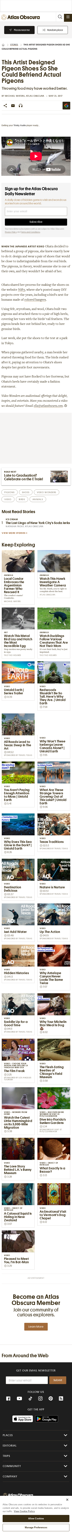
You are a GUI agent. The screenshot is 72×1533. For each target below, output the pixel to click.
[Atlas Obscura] (21, 17)
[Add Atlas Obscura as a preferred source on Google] (66, 105)
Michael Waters (15, 96)
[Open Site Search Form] (60, 17)
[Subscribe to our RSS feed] (61, 1399)
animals (38, 499)
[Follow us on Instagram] (40, 1399)
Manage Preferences (36, 1527)
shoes (26, 492)
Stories (14, 45)
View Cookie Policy (24, 1511)
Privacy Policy (11, 232)
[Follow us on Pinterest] (51, 1399)
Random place (55, 30)
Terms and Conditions (30, 232)
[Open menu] (68, 17)
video (8, 499)
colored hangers (35, 300)
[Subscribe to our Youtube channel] (19, 1399)
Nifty (21, 290)
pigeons (9, 492)
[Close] (67, 1500)
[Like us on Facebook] (8, 1399)
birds (22, 499)
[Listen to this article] (20, 105)
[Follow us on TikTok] (30, 1399)
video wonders (46, 492)
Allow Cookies (36, 1518)
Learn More (36, 1326)
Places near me (22, 30)
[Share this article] (5, 105)
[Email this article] (12, 105)
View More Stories (14, 533)
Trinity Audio (19, 125)
